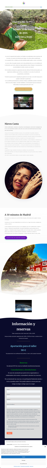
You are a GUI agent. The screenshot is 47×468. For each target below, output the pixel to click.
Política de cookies (17, 466)
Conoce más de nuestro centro (16, 237)
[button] (45, 446)
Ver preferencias (23, 463)
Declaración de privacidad (25, 466)
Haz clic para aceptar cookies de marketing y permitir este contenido (23, 102)
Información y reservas (23, 89)
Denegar (23, 460)
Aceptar (23, 457)
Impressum (31, 466)
